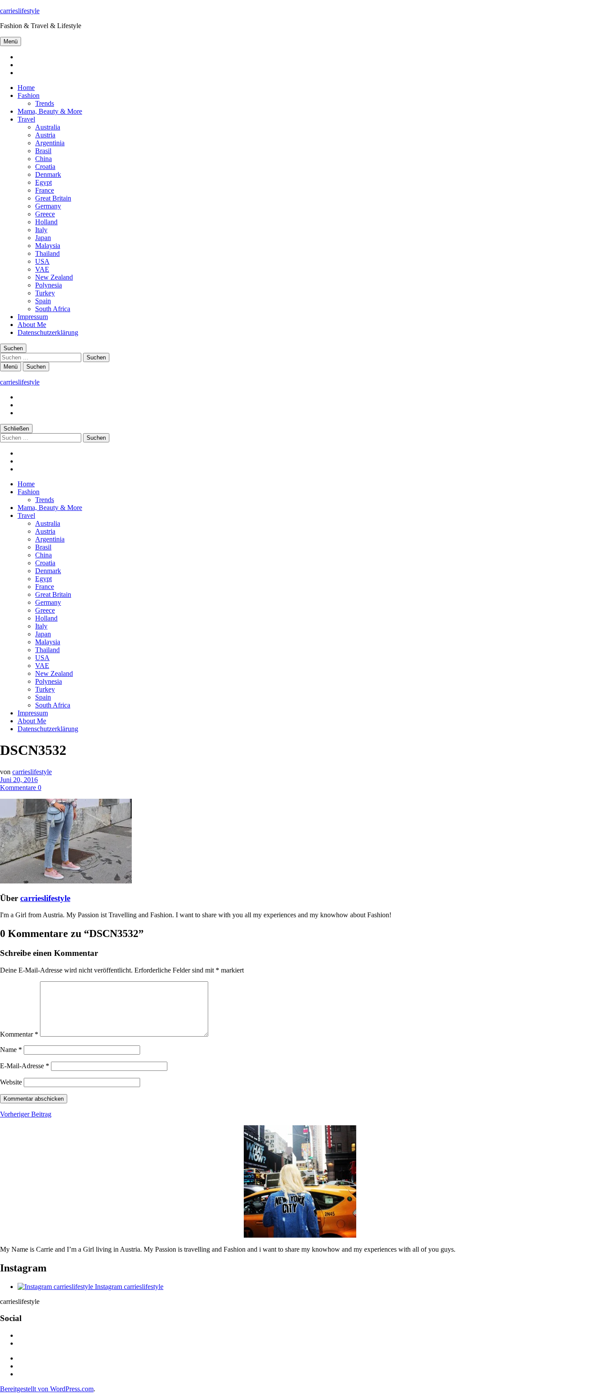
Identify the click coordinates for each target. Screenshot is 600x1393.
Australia (47, 127)
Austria (45, 135)
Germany (48, 206)
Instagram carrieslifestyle (128, 1286)
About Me (32, 324)
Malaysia (47, 245)
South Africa (52, 308)
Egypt (43, 182)
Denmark (48, 174)
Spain (43, 301)
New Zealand (54, 277)
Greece (45, 214)
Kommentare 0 (20, 787)
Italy (41, 229)
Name (11, 1049)
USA (42, 261)
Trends (44, 103)
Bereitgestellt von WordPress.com (47, 1389)
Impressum (33, 316)
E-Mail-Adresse (24, 1066)
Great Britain (53, 198)
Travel (26, 119)
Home (26, 87)
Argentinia (50, 143)
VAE (42, 269)
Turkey (45, 293)
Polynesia (48, 285)
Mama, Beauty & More (50, 111)
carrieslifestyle (20, 10)
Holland (46, 222)
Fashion (29, 95)
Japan (43, 237)
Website (11, 1082)
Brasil (43, 150)
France (44, 190)
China (43, 158)
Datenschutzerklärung (48, 332)
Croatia (45, 166)
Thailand (47, 253)
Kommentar (19, 1034)
